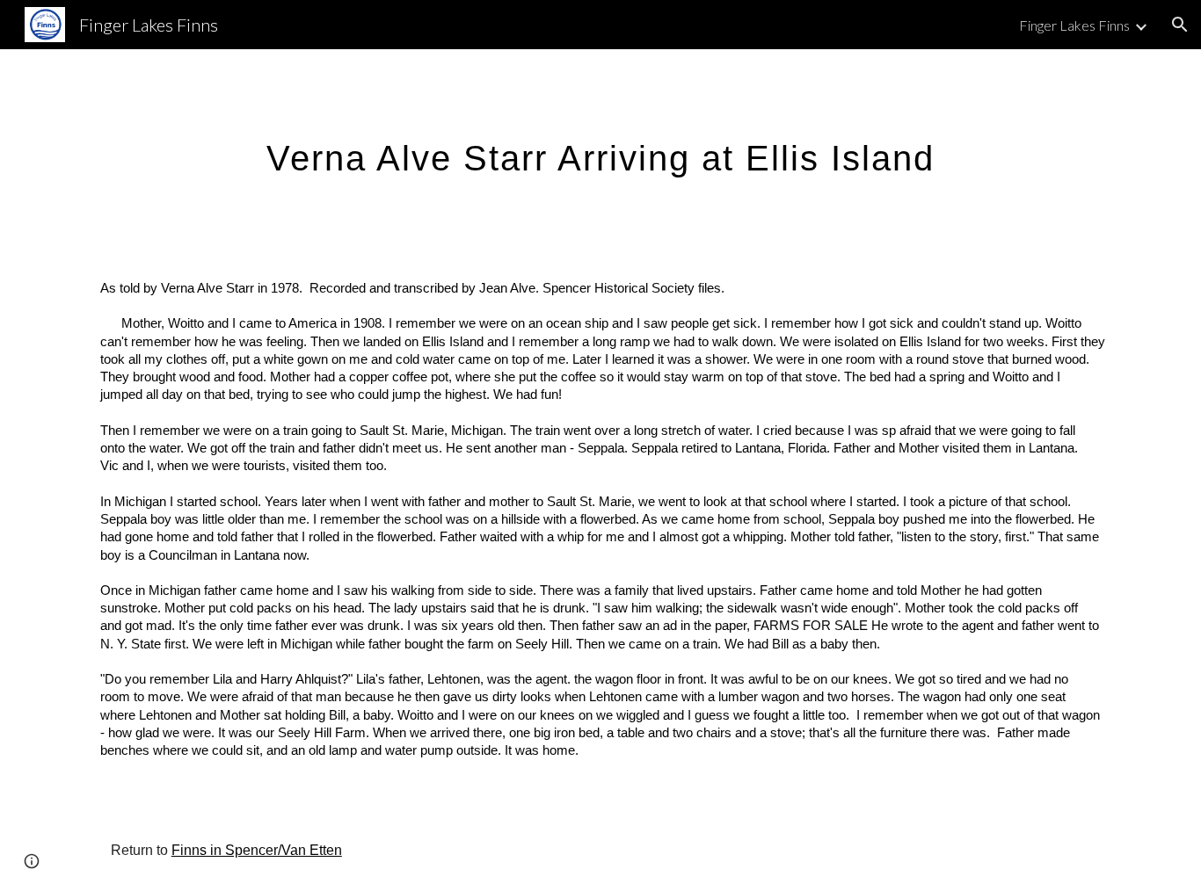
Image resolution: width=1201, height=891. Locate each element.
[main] (600, 150)
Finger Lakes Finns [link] (1074, 25)
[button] (1180, 25)
